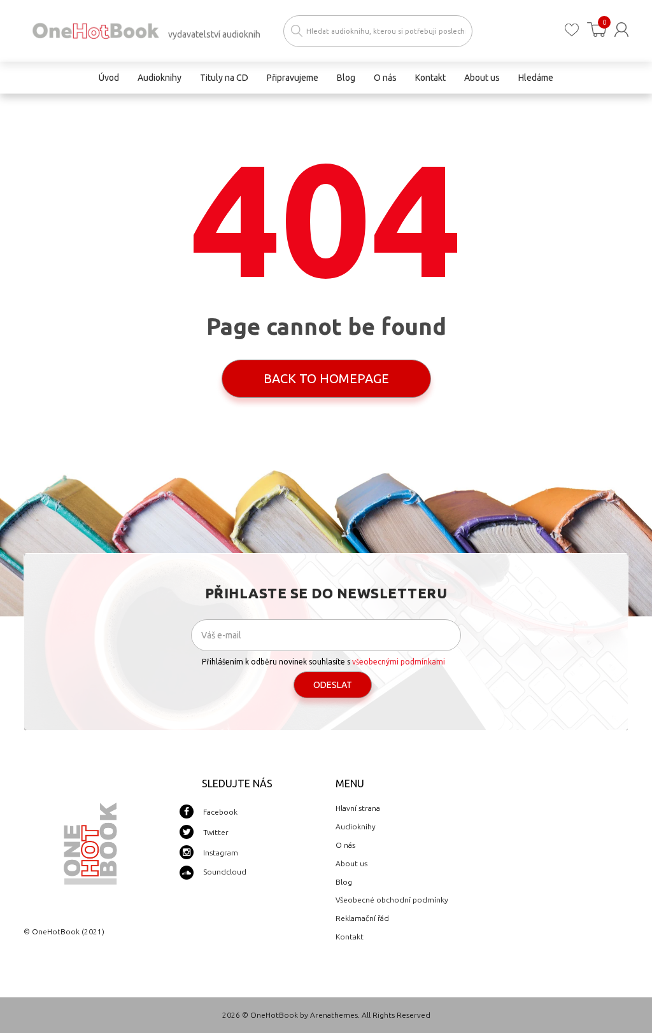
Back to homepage (326, 378)
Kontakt (350, 936)
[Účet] (621, 29)
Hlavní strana (358, 808)
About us (351, 863)
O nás (345, 845)
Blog (344, 882)
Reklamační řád (362, 918)
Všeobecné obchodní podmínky (392, 900)
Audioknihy (356, 826)
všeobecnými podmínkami (398, 661)
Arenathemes (334, 1015)
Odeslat (332, 685)
